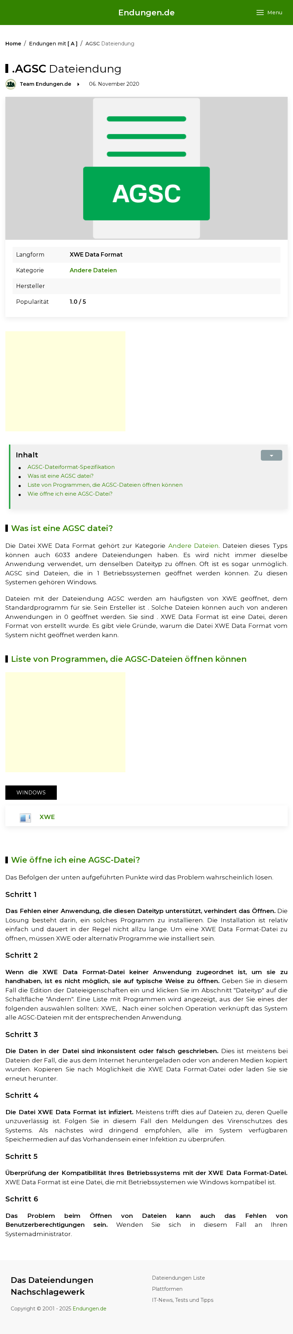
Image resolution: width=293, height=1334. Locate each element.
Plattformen (167, 1289)
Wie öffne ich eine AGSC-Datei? (70, 493)
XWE (47, 816)
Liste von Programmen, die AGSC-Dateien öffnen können (105, 484)
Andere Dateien (93, 270)
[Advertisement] (65, 381)
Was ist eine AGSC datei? (61, 475)
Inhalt (27, 455)
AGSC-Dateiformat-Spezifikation (71, 466)
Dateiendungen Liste (178, 1278)
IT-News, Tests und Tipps (182, 1300)
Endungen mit (53, 43)
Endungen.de (146, 13)
